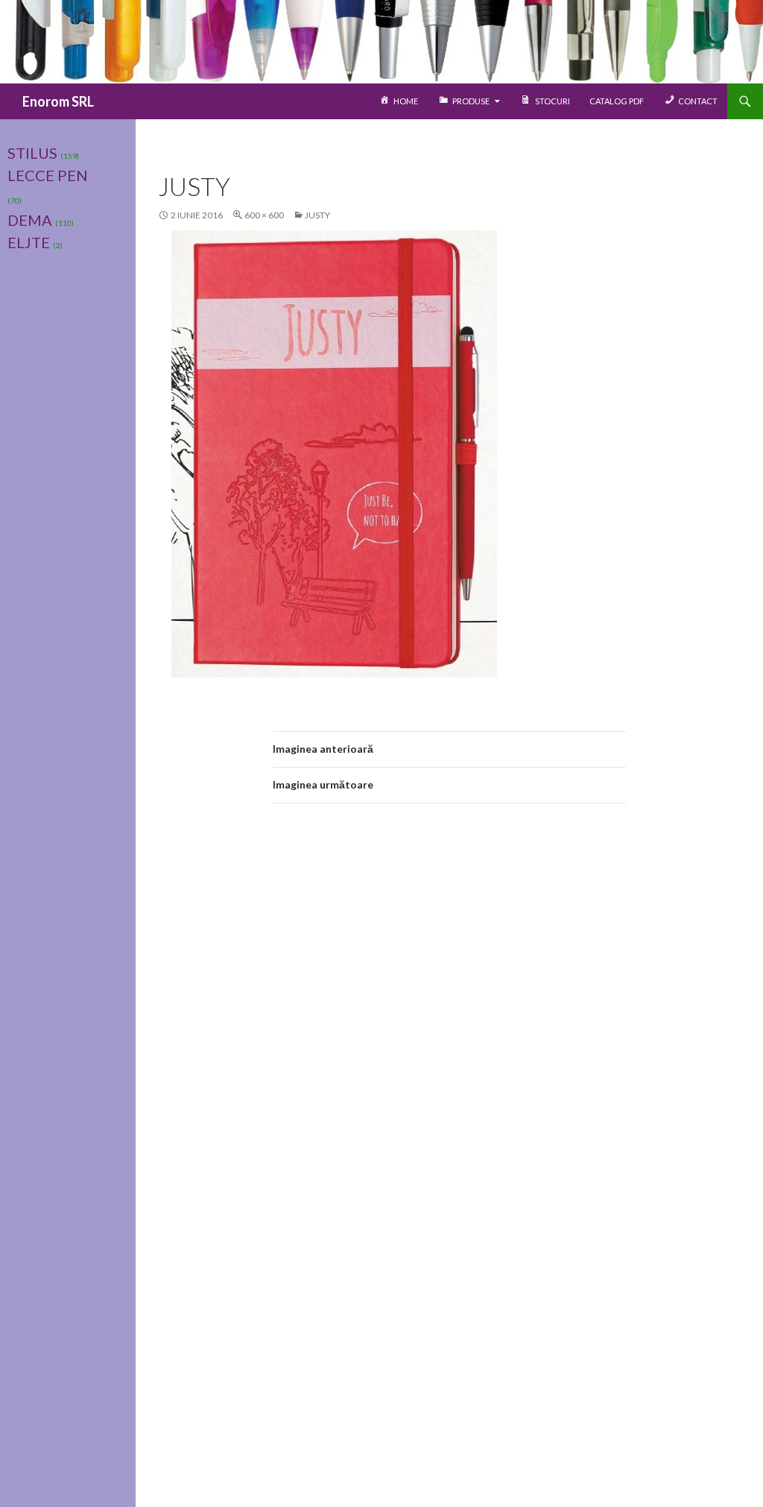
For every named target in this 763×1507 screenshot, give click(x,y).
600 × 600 (264, 215)
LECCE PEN (47, 175)
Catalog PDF (616, 101)
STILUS (32, 153)
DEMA (29, 220)
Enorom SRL (58, 101)
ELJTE (28, 242)
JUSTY (317, 215)
